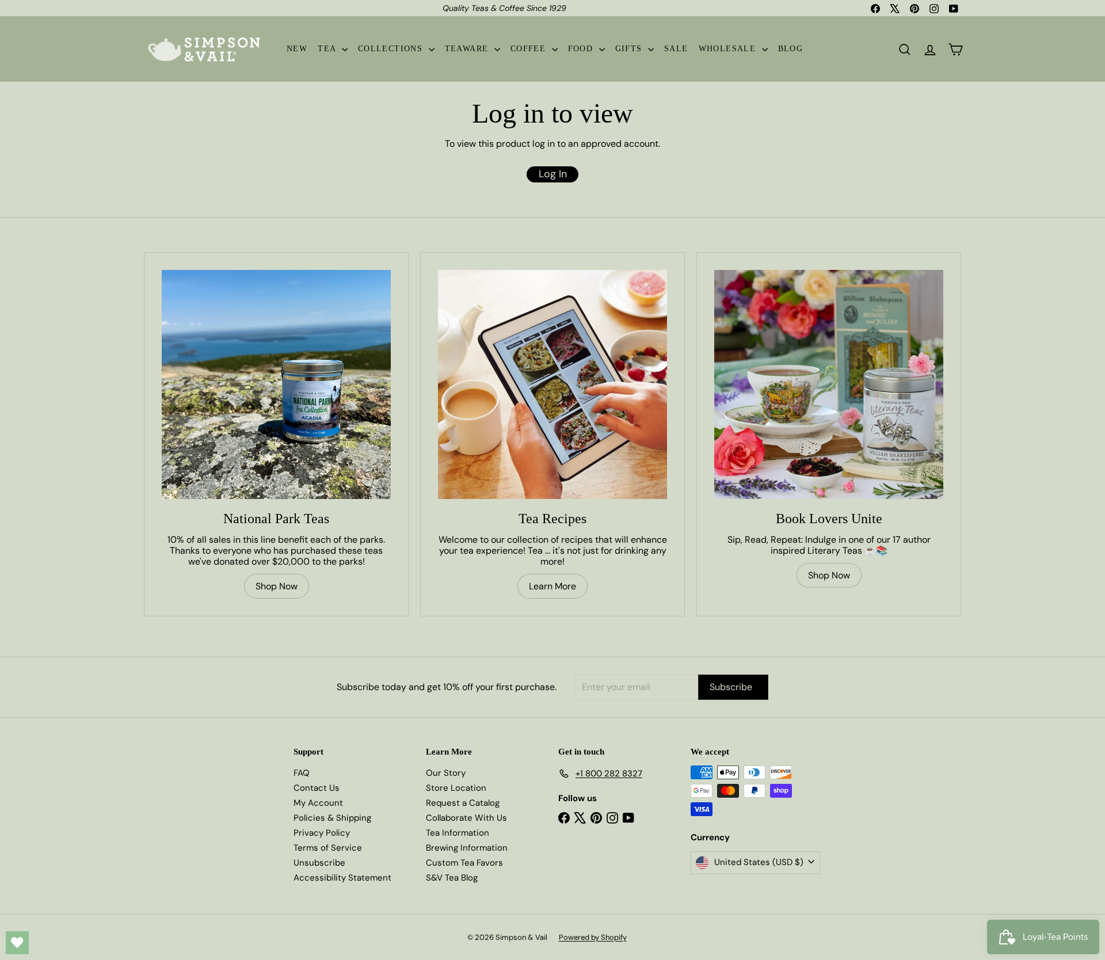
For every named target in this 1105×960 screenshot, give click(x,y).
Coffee (529, 48)
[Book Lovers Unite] (828, 384)
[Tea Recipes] (552, 384)
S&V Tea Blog (452, 877)
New (297, 48)
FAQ (302, 773)
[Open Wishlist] (17, 942)
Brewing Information (467, 848)
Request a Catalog (463, 803)
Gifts (630, 48)
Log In (553, 174)
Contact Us (317, 788)
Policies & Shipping (332, 818)
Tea (328, 48)
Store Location (456, 788)
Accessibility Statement (342, 877)
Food (582, 48)
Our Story (446, 773)
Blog (790, 48)
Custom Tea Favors (464, 862)
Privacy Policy (322, 833)
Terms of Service (328, 848)
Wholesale (729, 48)
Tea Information (457, 833)
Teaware (468, 48)
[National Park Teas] (276, 384)
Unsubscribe (319, 862)
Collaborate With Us (466, 818)
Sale (676, 48)
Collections (392, 48)
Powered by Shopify (593, 937)
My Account (318, 803)
